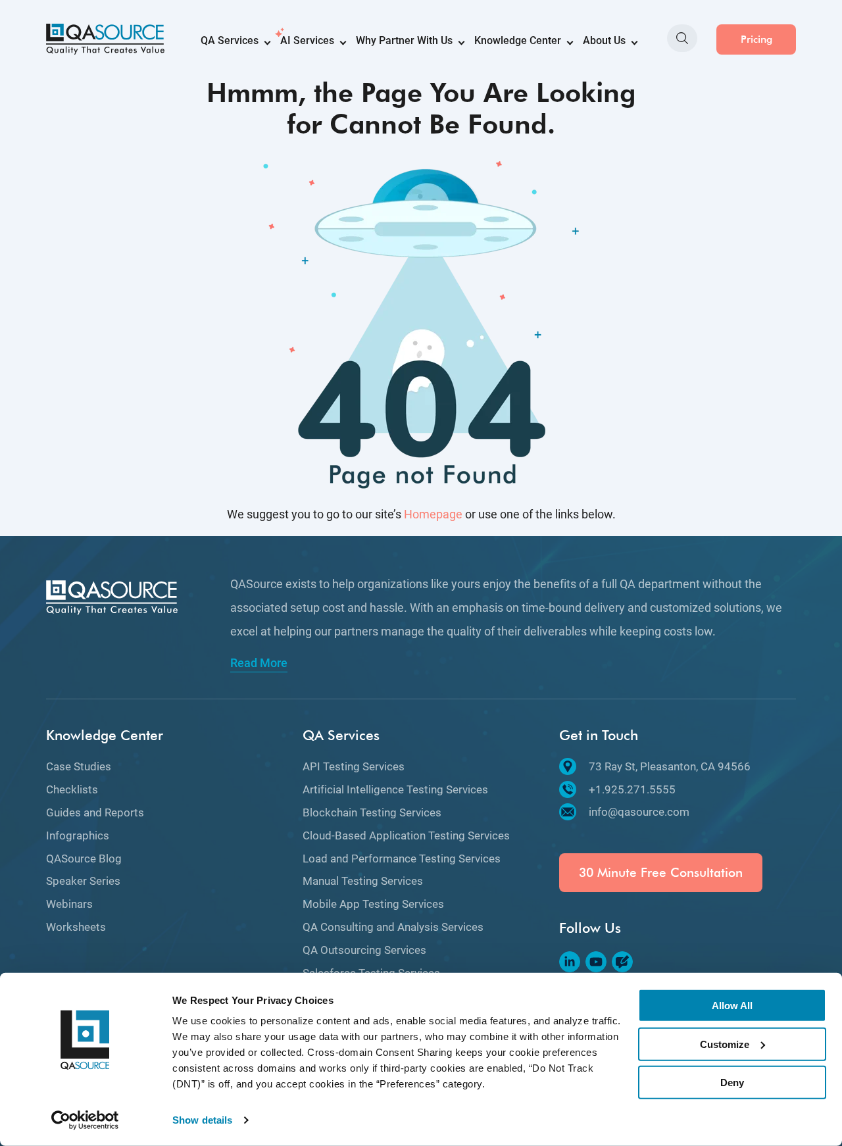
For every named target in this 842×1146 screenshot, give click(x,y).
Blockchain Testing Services (372, 812)
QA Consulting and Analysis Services (393, 927)
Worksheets (76, 927)
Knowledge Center (517, 40)
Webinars (69, 903)
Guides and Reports (95, 812)
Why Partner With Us (404, 40)
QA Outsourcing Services (364, 950)
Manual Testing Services (363, 880)
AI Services (307, 40)
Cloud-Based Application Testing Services (406, 835)
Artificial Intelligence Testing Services (395, 789)
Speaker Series (83, 880)
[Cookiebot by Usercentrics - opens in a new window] (85, 1120)
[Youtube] (596, 961)
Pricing (756, 39)
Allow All (732, 1005)
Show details (202, 1120)
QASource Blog (84, 858)
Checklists (72, 789)
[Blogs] (622, 961)
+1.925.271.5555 (632, 789)
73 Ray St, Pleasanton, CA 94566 (670, 766)
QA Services (230, 40)
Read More (258, 663)
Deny (732, 1082)
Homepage (433, 514)
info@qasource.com (639, 811)
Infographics (77, 835)
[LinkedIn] (569, 961)
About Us (604, 40)
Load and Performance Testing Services (402, 858)
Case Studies (78, 766)
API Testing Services (354, 766)
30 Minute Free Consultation (661, 872)
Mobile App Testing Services (373, 903)
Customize (724, 1043)
